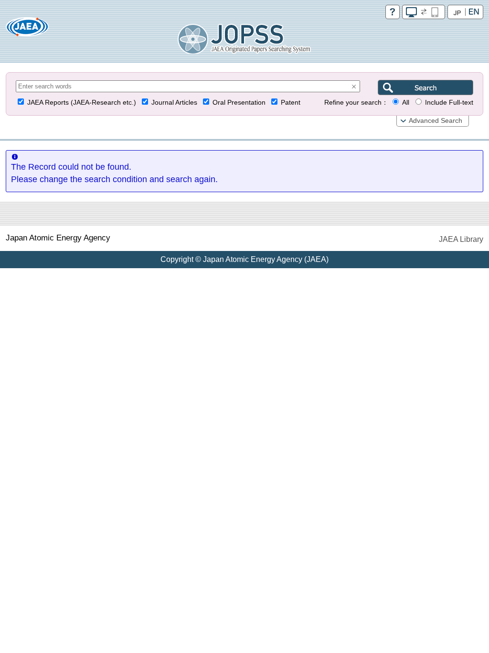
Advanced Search (435, 120)
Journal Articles (174, 102)
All (405, 102)
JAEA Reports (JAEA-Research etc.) (81, 102)
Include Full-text (449, 102)
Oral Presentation (239, 102)
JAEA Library (461, 239)
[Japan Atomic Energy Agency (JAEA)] (27, 30)
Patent (290, 102)
